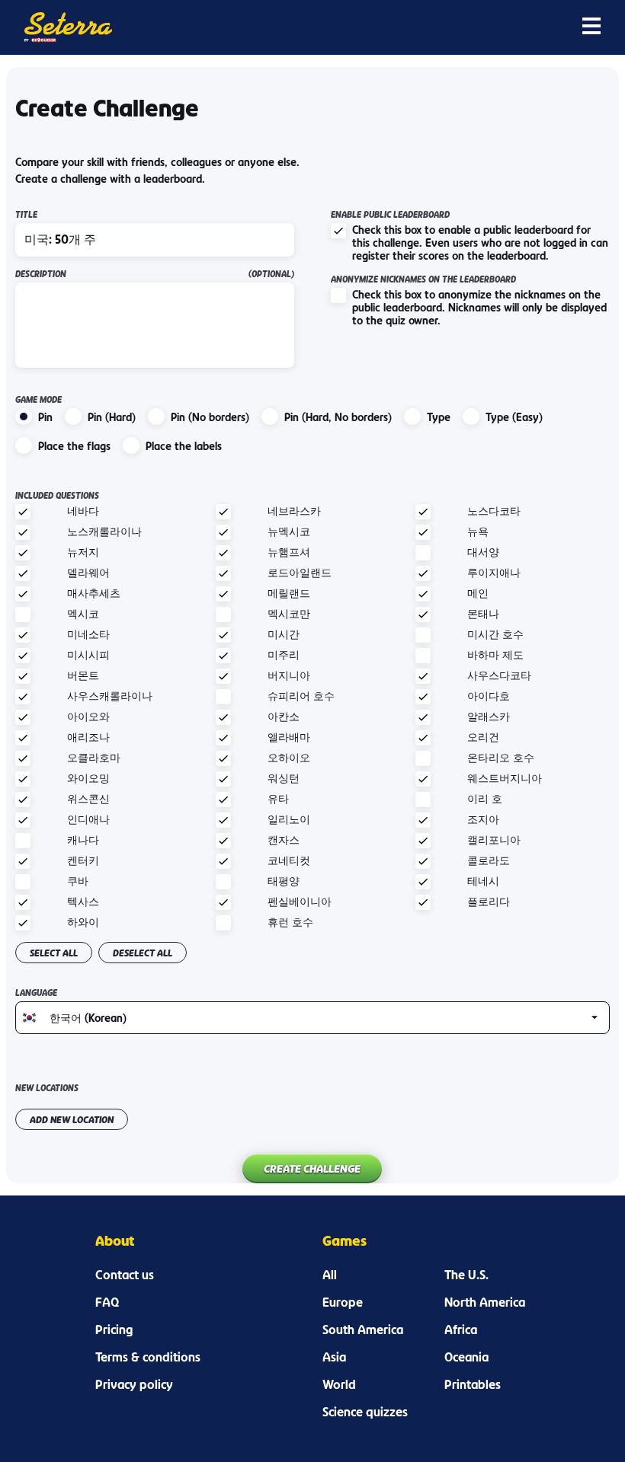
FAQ (107, 1302)
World (339, 1384)
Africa (460, 1329)
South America (362, 1329)
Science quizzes (365, 1411)
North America (484, 1302)
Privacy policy (134, 1384)
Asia (334, 1357)
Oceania (466, 1357)
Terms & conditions (147, 1357)
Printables (472, 1384)
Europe (342, 1302)
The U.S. (466, 1274)
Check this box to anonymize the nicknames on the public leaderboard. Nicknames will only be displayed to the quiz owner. (479, 307)
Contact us (124, 1274)
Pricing (114, 1329)
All (329, 1274)
